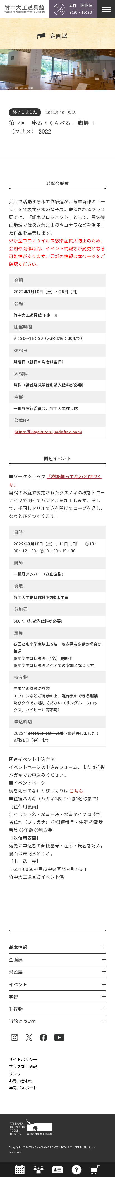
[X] (29, 1037)
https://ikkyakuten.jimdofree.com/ (48, 432)
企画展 (59, 36)
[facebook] (43, 1037)
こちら (76, 790)
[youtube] (59, 1037)
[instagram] (14, 1037)
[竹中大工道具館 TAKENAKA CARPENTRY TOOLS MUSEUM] (24, 9)
